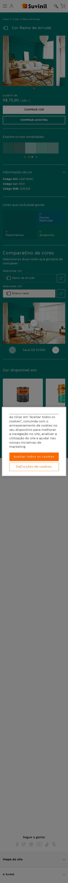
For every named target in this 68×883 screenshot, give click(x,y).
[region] (34, 441)
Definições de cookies (34, 466)
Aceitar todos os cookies (34, 456)
